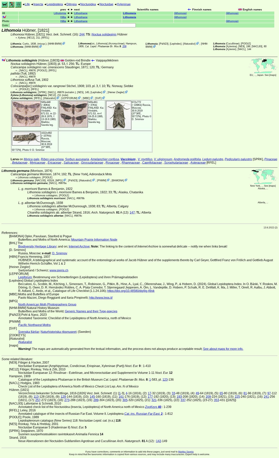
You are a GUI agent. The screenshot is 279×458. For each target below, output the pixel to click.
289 (96, 400)
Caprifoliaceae (152, 162)
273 (66, 400)
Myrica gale (31, 159)
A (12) (109, 212)
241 (266, 396)
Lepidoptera (55, 4)
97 (269, 393)
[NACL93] (257, 46)
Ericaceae (54, 162)
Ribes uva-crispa (52, 159)
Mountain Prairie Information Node (94, 239)
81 (245, 393)
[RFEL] (45, 37)
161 (121, 396)
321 (154, 400)
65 (221, 393)
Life (27, 4)
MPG (59, 180)
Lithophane (80, 13)
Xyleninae (124, 4)
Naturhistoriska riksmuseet (58, 331)
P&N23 (164, 43)
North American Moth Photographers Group (47, 304)
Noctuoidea (88, 4)
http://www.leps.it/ (101, 297)
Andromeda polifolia (187, 159)
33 (173, 393)
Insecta (38, 4)
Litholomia (60, 13)
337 (183, 400)
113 (36, 396)
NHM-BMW (55, 43)
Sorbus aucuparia (77, 159)
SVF (98, 98)
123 (165, 379)
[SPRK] (42, 92)
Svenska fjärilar (28, 331)
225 (237, 396)
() (180, 13)
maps (273, 75)
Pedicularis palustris (238, 159)
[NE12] (31, 37)
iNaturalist (189, 43)
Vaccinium (128, 159)
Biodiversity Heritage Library (37, 246)
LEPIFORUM (69, 98)
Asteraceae (198, 162)
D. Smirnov (138, 119)
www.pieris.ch (59, 270)
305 (125, 400)
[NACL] (242, 49)
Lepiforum (25, 277)
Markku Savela (186, 451)
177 (150, 396)
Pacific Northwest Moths (34, 325)
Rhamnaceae (131, 162)
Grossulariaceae (92, 162)
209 (208, 396)
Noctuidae (106, 4)
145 (92, 396)
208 (124, 46)
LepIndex (176, 43)
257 (37, 400)
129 (63, 396)
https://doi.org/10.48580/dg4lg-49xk (130, 290)
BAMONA (117, 180)
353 (216, 400)
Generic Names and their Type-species (91, 311)
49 (197, 393)
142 (158, 441)
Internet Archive (79, 246)
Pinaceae (270, 159)
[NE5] (80, 92)
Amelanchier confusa (105, 159)
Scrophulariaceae (176, 162)
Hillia (63, 17)
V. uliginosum (163, 159)
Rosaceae (112, 162)
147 (132, 212)
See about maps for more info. (223, 348)
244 (81, 34)
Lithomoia (129, 13)
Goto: (5, 25)
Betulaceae (20, 162)
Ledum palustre (212, 159)
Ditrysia (71, 4)
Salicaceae (71, 162)
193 (179, 396)
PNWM (102, 180)
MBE (86, 98)
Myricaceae (37, 162)
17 (149, 393)
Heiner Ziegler (116, 92)
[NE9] (241, 46)
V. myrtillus (145, 159)
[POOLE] (246, 43)
